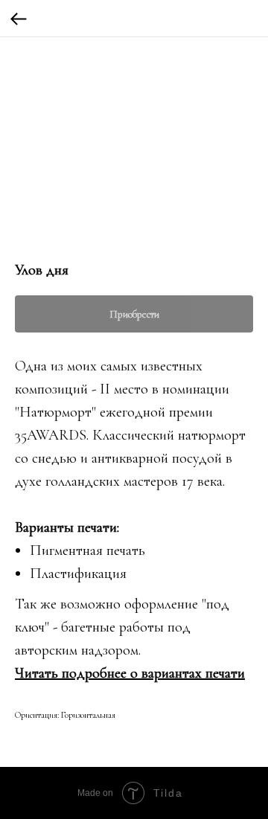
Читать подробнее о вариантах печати (130, 673)
